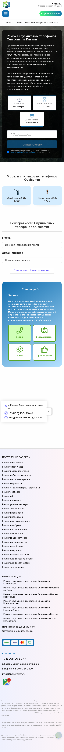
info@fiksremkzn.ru (13, 674)
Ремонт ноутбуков (11, 525)
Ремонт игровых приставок (16, 521)
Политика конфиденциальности (18, 626)
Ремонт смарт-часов (12, 466)
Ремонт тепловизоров (13, 567)
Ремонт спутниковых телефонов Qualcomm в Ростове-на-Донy (31, 588)
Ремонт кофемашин (12, 483)
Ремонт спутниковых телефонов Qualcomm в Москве (30, 614)
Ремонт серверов (11, 492)
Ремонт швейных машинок (15, 554)
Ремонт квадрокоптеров (15, 538)
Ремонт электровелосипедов (17, 558)
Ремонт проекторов (12, 512)
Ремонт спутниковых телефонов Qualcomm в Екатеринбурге (26, 608)
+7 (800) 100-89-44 (50, 13)
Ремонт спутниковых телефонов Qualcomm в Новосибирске (26, 602)
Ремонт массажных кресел (16, 479)
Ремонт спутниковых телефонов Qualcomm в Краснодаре (26, 582)
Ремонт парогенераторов (15, 471)
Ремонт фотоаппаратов (14, 529)
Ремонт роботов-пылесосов (17, 475)
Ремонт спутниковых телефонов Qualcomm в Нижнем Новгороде (30, 595)
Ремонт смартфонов (12, 462)
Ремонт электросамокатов (16, 563)
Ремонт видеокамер (12, 517)
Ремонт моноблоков (12, 546)
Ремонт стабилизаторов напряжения (21, 487)
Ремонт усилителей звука (15, 504)
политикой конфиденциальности (24, 152)
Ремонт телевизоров (13, 508)
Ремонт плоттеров (11, 500)
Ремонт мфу (8, 496)
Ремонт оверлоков (12, 550)
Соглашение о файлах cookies (17, 631)
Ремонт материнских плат (15, 542)
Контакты (8, 653)
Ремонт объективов (12, 533)
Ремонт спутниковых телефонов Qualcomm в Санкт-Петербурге (30, 619)
